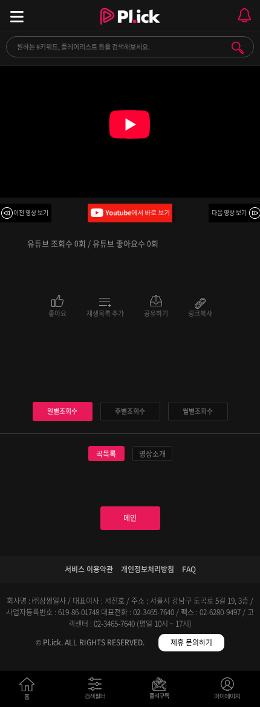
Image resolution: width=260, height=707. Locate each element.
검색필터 (98, 691)
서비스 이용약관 (89, 569)
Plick (130, 27)
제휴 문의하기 (191, 642)
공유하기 (156, 312)
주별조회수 (130, 411)
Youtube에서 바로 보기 (130, 213)
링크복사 (200, 312)
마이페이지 (228, 691)
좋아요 (57, 312)
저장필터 (162, 691)
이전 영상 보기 (30, 212)
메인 (130, 517)
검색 (237, 47)
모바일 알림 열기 (244, 15)
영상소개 (152, 453)
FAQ (189, 569)
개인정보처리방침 (147, 569)
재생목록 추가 (105, 312)
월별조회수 (198, 411)
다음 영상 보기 (229, 212)
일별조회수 (62, 411)
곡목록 (106, 453)
